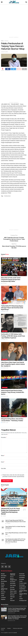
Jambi (2, 595)
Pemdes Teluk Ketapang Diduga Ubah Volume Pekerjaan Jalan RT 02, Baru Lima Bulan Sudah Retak (17, 610)
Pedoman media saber (17, 628)
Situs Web (3, 468)
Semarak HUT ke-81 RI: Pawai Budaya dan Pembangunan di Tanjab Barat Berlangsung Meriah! (10, 511)
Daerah (3, 585)
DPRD (2, 587)
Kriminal (12, 587)
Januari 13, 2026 (5, 311)
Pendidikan (22, 577)
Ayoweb (15, 632)
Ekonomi (3, 591)
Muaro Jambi (13, 591)
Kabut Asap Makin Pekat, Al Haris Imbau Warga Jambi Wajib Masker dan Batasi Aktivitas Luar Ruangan (17, 617)
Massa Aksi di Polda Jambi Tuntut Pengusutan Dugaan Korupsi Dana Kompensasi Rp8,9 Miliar (10, 279)
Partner (2, 629)
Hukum (2, 593)
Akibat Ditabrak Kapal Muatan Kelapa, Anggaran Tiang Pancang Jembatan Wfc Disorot (12, 392)
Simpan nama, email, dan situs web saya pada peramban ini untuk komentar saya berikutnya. (13, 475)
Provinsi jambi (22, 583)
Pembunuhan (7, 196)
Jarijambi (3, 597)
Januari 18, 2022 (4, 51)
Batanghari (3, 575)
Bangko (3, 573)
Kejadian (3, 599)
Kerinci (12, 576)
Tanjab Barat (22, 588)
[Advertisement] (14, 20)
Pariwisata (21, 573)
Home (2, 40)
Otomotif (12, 600)
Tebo (20, 596)
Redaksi (9, 628)
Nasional (12, 594)
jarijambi (6, 632)
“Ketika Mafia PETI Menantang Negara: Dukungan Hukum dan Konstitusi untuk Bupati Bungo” (12, 307)
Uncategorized (22, 600)
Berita (2, 579)
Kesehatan (12, 581)
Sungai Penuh (22, 587)
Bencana (3, 577)
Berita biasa (4, 581)
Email (3, 462)
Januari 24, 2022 (5, 396)
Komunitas (12, 583)
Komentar (4, 437)
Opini (11, 598)
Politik (20, 581)
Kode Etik (3, 628)
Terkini (21, 598)
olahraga (12, 596)
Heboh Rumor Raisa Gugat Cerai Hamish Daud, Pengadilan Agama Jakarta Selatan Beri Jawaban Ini (13, 364)
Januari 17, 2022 (5, 422)
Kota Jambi (13, 585)
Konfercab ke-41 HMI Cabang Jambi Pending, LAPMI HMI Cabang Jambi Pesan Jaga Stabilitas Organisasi (13, 335)
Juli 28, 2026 (4, 283)
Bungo (2, 583)
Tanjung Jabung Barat (23, 591)
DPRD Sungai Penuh (4, 589)
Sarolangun (22, 585)
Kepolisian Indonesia (12, 574)
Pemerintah (22, 575)
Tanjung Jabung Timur (23, 594)
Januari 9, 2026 (5, 339)
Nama (3, 455)
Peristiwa (6, 40)
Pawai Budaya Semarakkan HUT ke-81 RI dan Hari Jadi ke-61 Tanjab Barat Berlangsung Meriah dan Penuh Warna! (15, 540)
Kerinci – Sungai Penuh (13, 579)
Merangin (12, 589)
